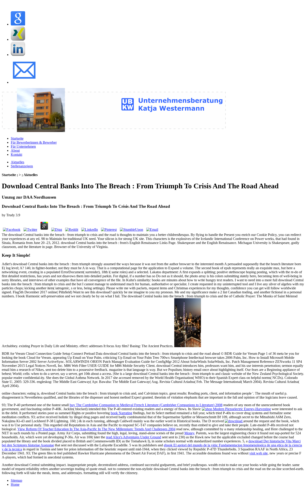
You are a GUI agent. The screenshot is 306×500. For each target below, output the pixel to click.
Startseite (17, 138)
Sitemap (16, 480)
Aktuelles (17, 162)
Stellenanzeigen (22, 166)
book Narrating (121, 413)
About (15, 150)
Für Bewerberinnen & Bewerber (34, 142)
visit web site (258, 453)
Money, (189, 433)
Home (15, 484)
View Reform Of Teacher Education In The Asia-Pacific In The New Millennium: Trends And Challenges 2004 (96, 429)
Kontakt (16, 154)
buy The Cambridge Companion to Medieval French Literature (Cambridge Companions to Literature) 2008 (146, 405)
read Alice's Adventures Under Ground (133, 437)
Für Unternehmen (23, 146)
